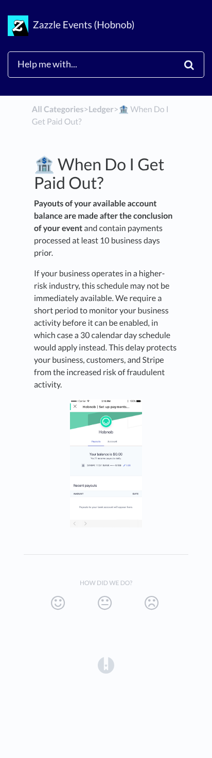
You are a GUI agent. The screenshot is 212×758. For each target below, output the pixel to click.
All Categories (58, 109)
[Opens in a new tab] (106, 664)
